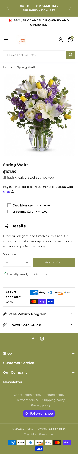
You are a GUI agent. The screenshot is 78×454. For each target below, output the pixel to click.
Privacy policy (40, 405)
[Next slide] (70, 8)
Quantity (9, 254)
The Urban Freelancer (39, 434)
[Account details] (60, 39)
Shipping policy (53, 400)
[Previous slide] (7, 8)
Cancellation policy (27, 394)
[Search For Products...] (70, 55)
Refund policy (54, 394)
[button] (6, 39)
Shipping (10, 177)
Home (7, 67)
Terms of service (28, 400)
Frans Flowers (36, 428)
